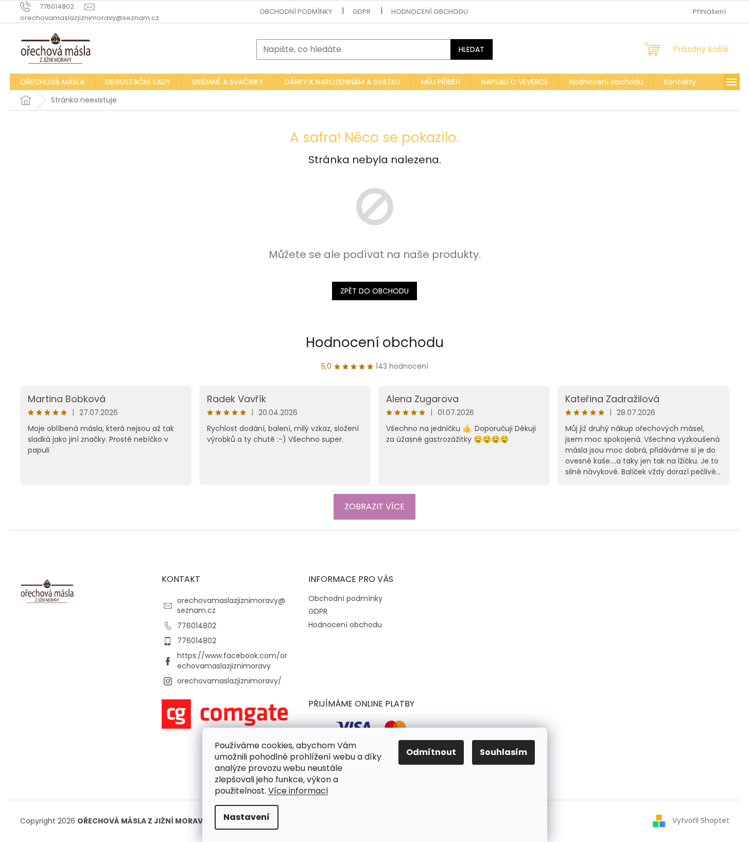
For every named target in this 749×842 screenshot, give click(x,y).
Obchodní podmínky (295, 11)
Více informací (298, 791)
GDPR (362, 11)
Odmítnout (431, 752)
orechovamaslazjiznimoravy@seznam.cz (231, 605)
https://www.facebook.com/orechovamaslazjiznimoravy (232, 660)
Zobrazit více (374, 506)
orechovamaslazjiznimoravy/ (229, 681)
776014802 (196, 626)
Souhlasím (503, 752)
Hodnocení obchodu (429, 11)
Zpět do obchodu (374, 291)
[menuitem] (52, 82)
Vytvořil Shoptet (700, 820)
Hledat (471, 49)
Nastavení (246, 817)
